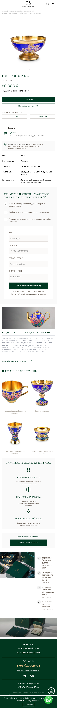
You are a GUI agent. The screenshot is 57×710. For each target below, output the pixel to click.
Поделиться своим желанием (14, 91)
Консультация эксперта (28, 542)
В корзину (28, 99)
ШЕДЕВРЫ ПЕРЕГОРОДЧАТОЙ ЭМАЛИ (14, 13)
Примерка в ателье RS (28, 106)
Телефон (13, 245)
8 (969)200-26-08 (28, 665)
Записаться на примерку (28, 285)
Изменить (16, 128)
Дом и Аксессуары (14, 11)
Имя (11, 232)
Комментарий (16, 271)
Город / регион (16, 258)
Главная (4, 11)
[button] (27, 69)
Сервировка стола (27, 11)
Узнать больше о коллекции (14, 361)
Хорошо (28, 705)
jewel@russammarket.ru (28, 670)
